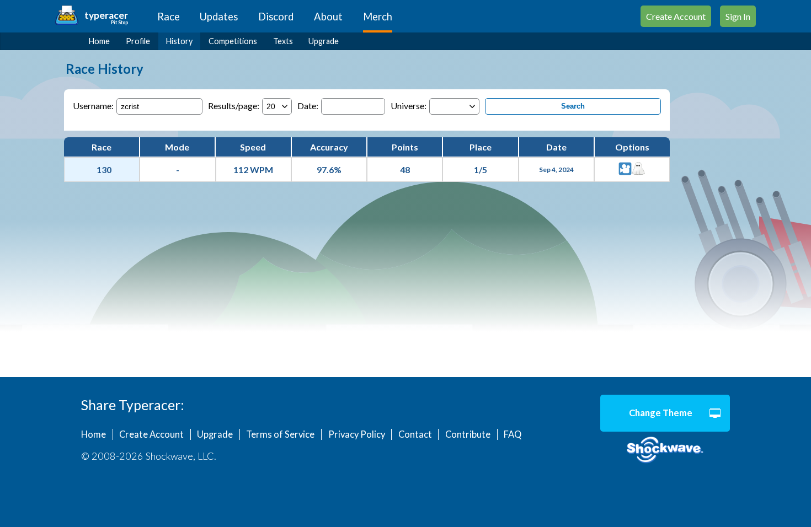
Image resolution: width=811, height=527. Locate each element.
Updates (219, 16)
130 (104, 169)
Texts (283, 41)
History (179, 41)
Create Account (676, 16)
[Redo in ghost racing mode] (638, 169)
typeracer (106, 15)
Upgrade (323, 41)
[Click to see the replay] (625, 169)
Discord (276, 16)
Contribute (467, 434)
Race (168, 16)
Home (99, 41)
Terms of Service (280, 434)
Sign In (737, 16)
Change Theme (660, 412)
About (328, 16)
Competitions (233, 41)
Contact (415, 434)
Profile (138, 41)
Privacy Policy (356, 434)
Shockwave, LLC (665, 450)
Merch (377, 16)
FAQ (512, 434)
